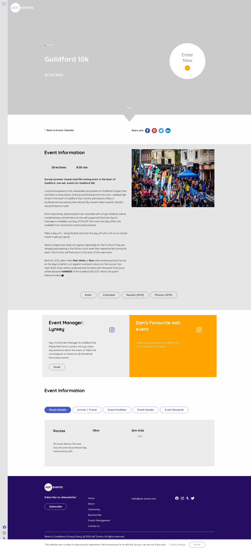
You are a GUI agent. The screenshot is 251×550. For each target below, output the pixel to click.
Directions (59, 167)
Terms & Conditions (54, 536)
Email (57, 367)
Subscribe (55, 506)
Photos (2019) (163, 295)
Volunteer (109, 295)
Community (94, 509)
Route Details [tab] (57, 409)
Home (91, 498)
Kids (140, 436)
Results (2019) (135, 295)
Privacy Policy (74, 536)
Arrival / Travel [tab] (87, 409)
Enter (88, 295)
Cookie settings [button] (177, 544)
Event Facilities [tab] (117, 409)
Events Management (99, 520)
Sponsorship (94, 514)
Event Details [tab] (145, 409)
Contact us (94, 526)
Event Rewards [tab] (174, 409)
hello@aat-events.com (144, 498)
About (91, 503)
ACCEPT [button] (197, 544)
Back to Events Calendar (59, 130)
